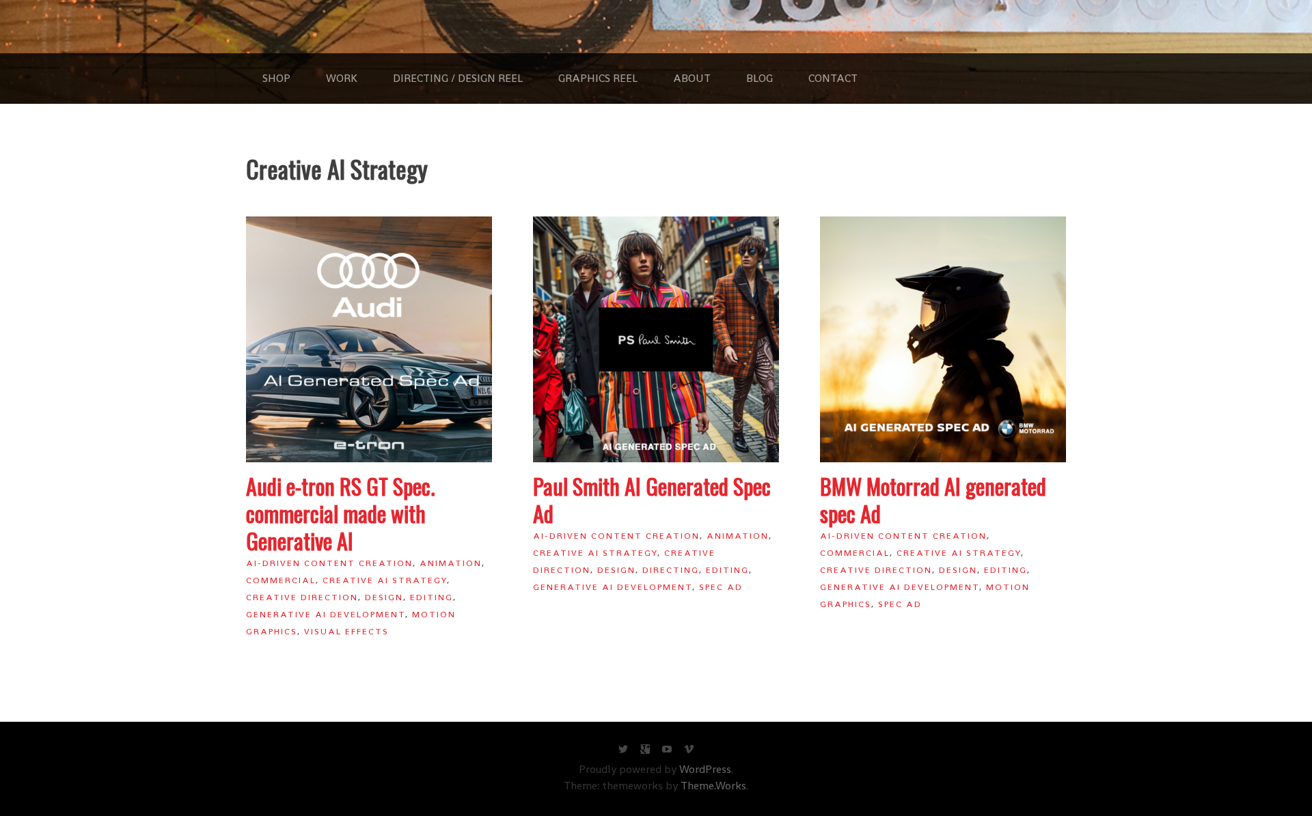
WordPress (705, 769)
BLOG (759, 78)
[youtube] (666, 752)
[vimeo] (688, 752)
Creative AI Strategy (385, 580)
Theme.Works (713, 785)
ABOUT (692, 78)
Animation (451, 563)
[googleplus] (645, 752)
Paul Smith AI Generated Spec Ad (652, 499)
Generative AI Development (325, 614)
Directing (670, 570)
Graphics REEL (598, 78)
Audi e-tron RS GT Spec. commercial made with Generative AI (340, 513)
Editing (431, 597)
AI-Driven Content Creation (329, 563)
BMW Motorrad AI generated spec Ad (933, 499)
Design (384, 597)
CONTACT (833, 78)
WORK (341, 78)
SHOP (276, 78)
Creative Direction (302, 597)
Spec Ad (721, 587)
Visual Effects (346, 631)
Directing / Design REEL (458, 78)
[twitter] (623, 752)
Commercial (281, 580)
